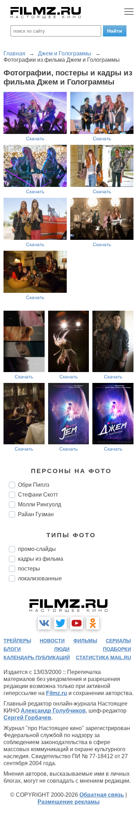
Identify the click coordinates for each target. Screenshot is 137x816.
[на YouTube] (76, 623)
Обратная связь (101, 795)
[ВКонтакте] (44, 623)
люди (62, 649)
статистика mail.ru (103, 657)
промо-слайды (37, 549)
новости (52, 640)
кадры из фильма (40, 559)
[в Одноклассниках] (92, 623)
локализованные (40, 578)
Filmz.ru (56, 693)
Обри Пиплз (33, 485)
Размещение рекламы (69, 802)
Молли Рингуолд (39, 504)
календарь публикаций (37, 657)
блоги (12, 649)
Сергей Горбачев (27, 718)
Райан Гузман (36, 514)
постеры (29, 569)
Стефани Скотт (38, 495)
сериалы (118, 640)
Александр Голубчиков (53, 711)
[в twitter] (60, 623)
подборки (117, 649)
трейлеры (17, 640)
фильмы (85, 640)
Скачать (35, 138)
